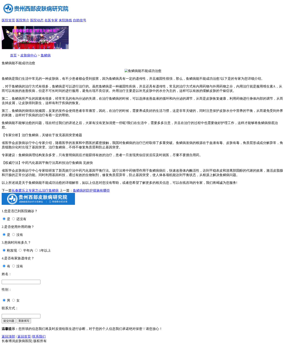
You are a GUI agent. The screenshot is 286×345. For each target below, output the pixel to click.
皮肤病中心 (28, 55)
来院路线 (65, 20)
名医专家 (51, 20)
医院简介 (22, 20)
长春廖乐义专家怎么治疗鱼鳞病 (35, 190)
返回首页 (24, 336)
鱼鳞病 (46, 55)
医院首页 (8, 20)
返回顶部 (8, 336)
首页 (13, 55)
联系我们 (39, 336)
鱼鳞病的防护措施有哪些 (91, 190)
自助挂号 (79, 20)
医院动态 (37, 20)
